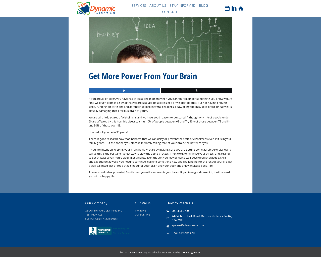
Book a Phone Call (183, 233)
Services (139, 5)
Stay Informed (182, 5)
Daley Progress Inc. (191, 252)
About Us (157, 5)
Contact (170, 12)
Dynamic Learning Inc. (140, 252)
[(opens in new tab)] (109, 234)
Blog (203, 5)
